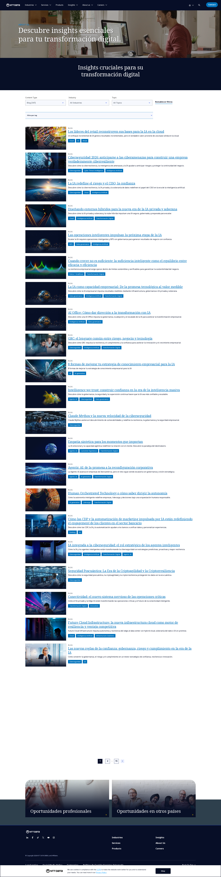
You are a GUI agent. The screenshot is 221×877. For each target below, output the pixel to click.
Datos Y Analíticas (76, 274)
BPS (71, 244)
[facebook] (33, 838)
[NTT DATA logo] (10, 5)
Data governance (82, 244)
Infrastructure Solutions (105, 636)
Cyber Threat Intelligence (93, 170)
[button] (199, 4)
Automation (85, 743)
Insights (160, 837)
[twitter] (43, 838)
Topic (114, 97)
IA (80, 532)
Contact (212, 4)
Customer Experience (89, 451)
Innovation (94, 606)
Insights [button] (71, 5)
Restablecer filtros (163, 102)
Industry (72, 97)
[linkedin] (27, 838)
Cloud (71, 141)
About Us (160, 843)
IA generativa (80, 373)
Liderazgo (86, 502)
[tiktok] (38, 838)
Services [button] (44, 5)
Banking (72, 532)
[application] (110, 871)
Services (116, 843)
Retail (85, 141)
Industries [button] (29, 5)
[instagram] (54, 838)
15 (116, 761)
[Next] (122, 761)
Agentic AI (73, 399)
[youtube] (48, 838)
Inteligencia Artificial (114, 170)
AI (78, 141)
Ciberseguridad (74, 170)
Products (59, 5)
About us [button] (86, 5)
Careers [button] (100, 5)
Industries (117, 837)
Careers (160, 848)
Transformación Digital (104, 218)
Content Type (31, 97)
